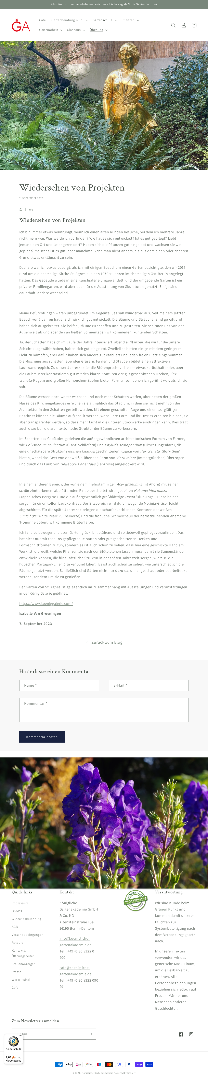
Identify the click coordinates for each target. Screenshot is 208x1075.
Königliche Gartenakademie (97, 1072)
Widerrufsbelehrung (26, 919)
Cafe (15, 987)
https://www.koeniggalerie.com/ (46, 603)
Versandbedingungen (27, 935)
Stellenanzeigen (24, 964)
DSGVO (17, 911)
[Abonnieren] (90, 1034)
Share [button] (29, 209)
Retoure (18, 942)
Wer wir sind (21, 979)
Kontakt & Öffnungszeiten (23, 953)
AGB (15, 927)
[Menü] (20, 1036)
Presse (17, 972)
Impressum (20, 903)
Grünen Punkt (166, 909)
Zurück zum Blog (106, 642)
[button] (69, 20)
